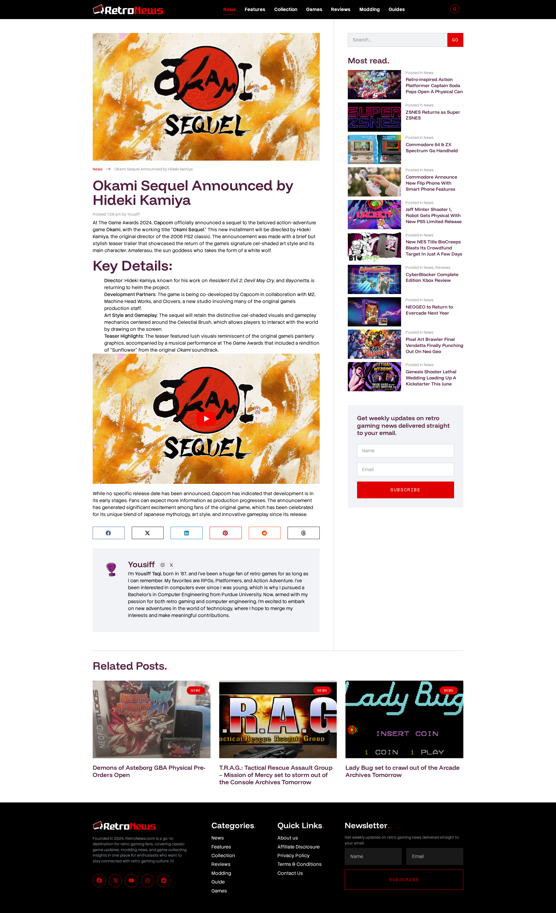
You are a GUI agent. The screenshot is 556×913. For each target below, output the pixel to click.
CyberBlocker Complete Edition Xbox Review (432, 277)
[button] (109, 533)
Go (455, 39)
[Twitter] (171, 565)
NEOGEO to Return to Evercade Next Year (429, 310)
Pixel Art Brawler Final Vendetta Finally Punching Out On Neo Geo (434, 345)
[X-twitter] (115, 880)
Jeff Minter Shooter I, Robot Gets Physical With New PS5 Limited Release (434, 215)
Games (314, 9)
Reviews (340, 9)
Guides (397, 9)
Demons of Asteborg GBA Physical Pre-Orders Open (149, 771)
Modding (369, 9)
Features (255, 9)
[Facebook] (99, 880)
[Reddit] (163, 880)
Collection (285, 9)
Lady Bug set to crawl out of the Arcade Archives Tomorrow (402, 771)
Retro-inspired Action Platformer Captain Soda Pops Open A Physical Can (434, 85)
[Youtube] (131, 880)
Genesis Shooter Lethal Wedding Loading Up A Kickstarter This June (431, 378)
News (229, 9)
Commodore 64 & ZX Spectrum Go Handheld (432, 147)
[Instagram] (162, 565)
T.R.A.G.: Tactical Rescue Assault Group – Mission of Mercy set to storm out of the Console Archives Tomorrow (275, 775)
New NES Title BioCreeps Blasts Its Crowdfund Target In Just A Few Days (434, 248)
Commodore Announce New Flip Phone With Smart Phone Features (431, 183)
